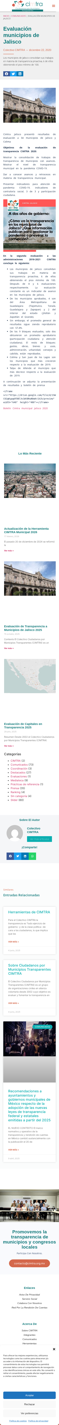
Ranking (15, 792)
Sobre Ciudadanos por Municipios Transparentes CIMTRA (29, 969)
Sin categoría (19, 796)
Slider (14, 800)
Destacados (18, 772)
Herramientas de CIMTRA (29, 912)
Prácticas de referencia (25, 784)
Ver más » (9, 550)
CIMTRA (16, 760)
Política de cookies (18, 1421)
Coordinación (19, 768)
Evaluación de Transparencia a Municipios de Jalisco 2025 (25, 628)
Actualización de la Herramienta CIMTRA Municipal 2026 (26, 530)
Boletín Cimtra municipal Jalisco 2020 (25, 408)
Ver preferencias (29, 1413)
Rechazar (29, 1404)
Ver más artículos (39, 839)
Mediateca (17, 780)
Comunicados (18, 16)
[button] (54, 1349)
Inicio (6, 16)
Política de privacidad (38, 1421)
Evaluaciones (19, 776)
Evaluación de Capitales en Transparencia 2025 (23, 725)
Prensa (15, 788)
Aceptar (29, 1395)
